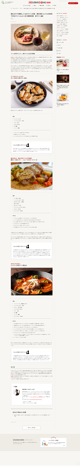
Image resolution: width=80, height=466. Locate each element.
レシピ (12, 21)
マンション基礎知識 (64, 25)
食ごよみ (58, 27)
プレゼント (66, 17)
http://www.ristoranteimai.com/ (35, 399)
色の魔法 (58, 25)
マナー (58, 17)
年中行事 (66, 34)
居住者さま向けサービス (73, 3)
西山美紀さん (65, 19)
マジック (58, 29)
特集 (57, 15)
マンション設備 (59, 24)
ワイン (15, 21)
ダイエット (59, 32)
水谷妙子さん (63, 22)
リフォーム (66, 30)
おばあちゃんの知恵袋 (65, 32)
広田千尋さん (62, 30)
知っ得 (65, 20)
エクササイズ (63, 27)
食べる (21, 8)
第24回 (12, 57)
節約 (57, 30)
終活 (57, 35)
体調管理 (66, 29)
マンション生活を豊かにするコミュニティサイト (9, 3)
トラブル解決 (62, 34)
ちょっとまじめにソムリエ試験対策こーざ (37, 396)
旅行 (57, 34)
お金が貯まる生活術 (60, 20)
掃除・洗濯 (62, 17)
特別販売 (61, 35)
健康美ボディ (65, 24)
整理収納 (58, 22)
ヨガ (57, 19)
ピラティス (62, 29)
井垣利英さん (62, 15)
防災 (67, 22)
